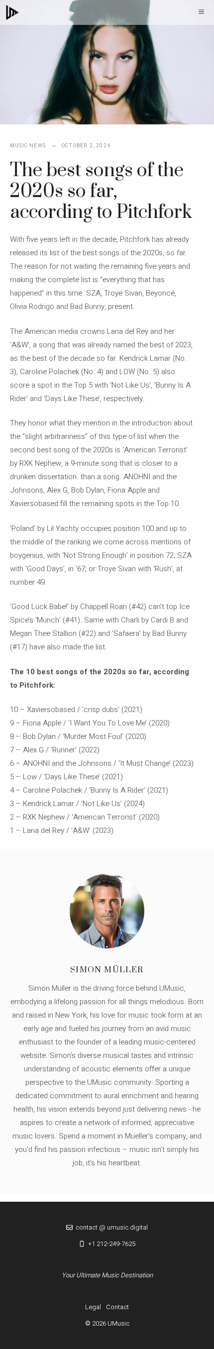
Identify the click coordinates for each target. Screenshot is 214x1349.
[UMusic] (12, 12)
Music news (28, 145)
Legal (93, 1307)
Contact (117, 1307)
